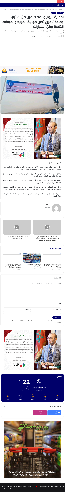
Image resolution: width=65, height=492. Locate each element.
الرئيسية (60, 9)
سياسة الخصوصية (22, 486)
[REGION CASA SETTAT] (32, 139)
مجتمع (53, 12)
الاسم (59, 303)
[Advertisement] (32, 51)
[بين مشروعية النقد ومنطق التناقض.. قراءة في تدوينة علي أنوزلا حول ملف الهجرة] (12, 258)
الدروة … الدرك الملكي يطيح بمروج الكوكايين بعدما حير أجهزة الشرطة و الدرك (52, 266)
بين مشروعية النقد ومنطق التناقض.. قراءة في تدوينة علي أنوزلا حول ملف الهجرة (13, 266)
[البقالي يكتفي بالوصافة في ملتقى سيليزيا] (32, 258)
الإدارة (59, 36)
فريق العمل (9, 486)
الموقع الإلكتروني (27, 309)
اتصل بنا (4, 486)
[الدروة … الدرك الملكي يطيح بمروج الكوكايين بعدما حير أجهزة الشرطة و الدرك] (52, 258)
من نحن (15, 486)
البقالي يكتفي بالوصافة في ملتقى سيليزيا (34, 265)
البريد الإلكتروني (57, 309)
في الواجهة (55, 9)
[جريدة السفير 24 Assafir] (53, 5)
